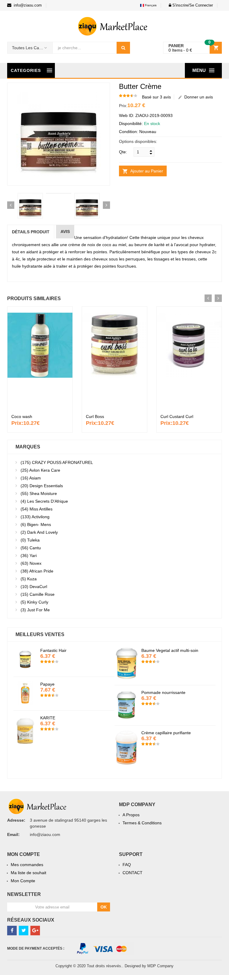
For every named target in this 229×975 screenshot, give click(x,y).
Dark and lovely (39, 532)
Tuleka (30, 540)
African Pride (37, 571)
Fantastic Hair (162, 650)
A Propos (131, 814)
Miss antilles (36, 509)
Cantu (31, 547)
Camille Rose (38, 594)
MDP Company (160, 966)
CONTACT (133, 872)
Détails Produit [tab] (30, 231)
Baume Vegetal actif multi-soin (76, 650)
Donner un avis (197, 97)
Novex (31, 563)
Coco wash (21, 416)
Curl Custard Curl (176, 416)
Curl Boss (95, 416)
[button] (189, 5)
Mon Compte (23, 880)
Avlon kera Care (40, 470)
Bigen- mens (36, 524)
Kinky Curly (34, 602)
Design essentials (42, 485)
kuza (29, 578)
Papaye (156, 684)
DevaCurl (34, 586)
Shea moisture (39, 493)
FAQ (127, 864)
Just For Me (35, 609)
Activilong (35, 516)
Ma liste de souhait (28, 872)
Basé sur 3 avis (156, 97)
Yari (29, 555)
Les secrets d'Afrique (44, 501)
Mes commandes (27, 864)
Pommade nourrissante (70, 692)
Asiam (31, 478)
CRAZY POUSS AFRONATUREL (57, 462)
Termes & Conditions (142, 822)
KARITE (156, 717)
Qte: (123, 151)
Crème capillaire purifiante (72, 732)
